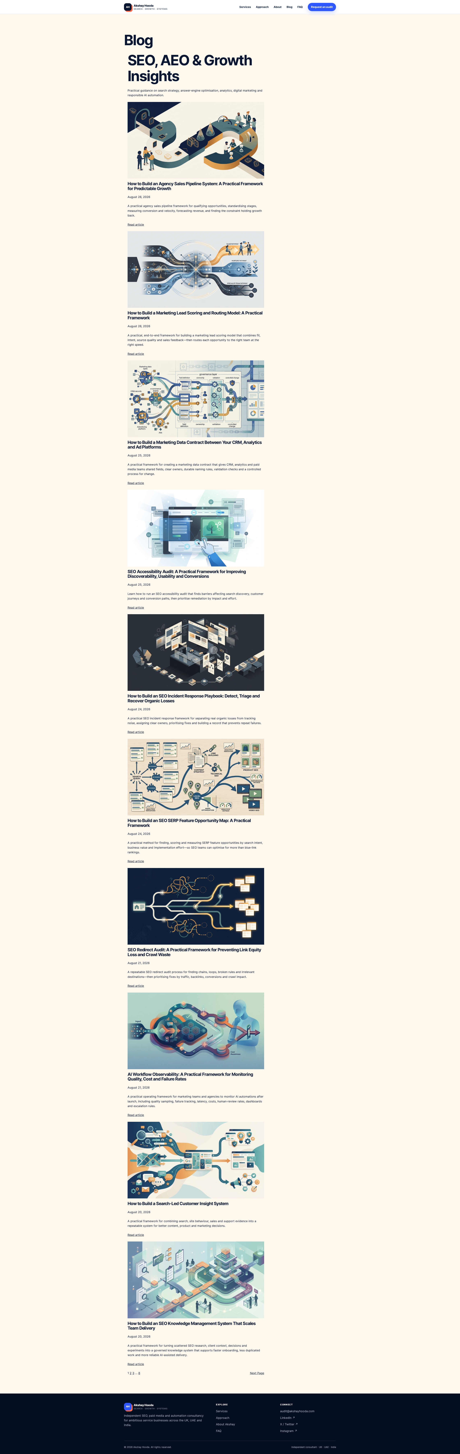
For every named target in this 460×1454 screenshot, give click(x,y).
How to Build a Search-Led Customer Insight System (178, 1203)
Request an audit (322, 7)
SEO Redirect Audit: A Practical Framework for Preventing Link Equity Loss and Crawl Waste (194, 952)
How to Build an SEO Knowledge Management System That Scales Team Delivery (192, 1326)
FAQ (300, 7)
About (278, 7)
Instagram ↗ (288, 1431)
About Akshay (225, 1424)
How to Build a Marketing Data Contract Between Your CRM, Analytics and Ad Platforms (195, 445)
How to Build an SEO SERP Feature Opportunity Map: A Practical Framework (189, 823)
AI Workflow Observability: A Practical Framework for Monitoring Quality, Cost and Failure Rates (190, 1077)
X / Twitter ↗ (289, 1424)
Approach (262, 7)
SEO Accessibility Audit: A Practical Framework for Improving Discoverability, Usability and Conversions (187, 574)
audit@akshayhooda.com (297, 1411)
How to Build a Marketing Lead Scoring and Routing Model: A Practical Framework (195, 315)
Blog (289, 7)
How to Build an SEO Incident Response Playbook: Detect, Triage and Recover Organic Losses (194, 698)
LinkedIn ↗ (287, 1418)
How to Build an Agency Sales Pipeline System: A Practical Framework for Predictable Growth (195, 186)
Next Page (257, 1373)
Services (245, 7)
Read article (136, 224)
